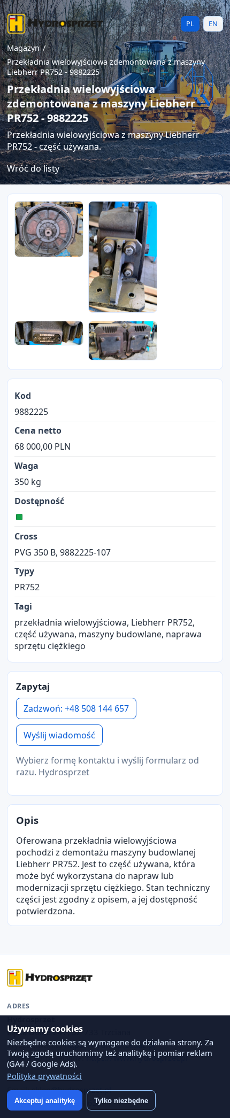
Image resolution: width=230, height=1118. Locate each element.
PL (190, 23)
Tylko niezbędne (121, 1101)
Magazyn (23, 48)
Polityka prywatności (44, 1076)
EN (213, 23)
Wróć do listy (33, 168)
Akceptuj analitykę (44, 1101)
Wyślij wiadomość (59, 735)
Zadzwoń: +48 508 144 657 (76, 708)
